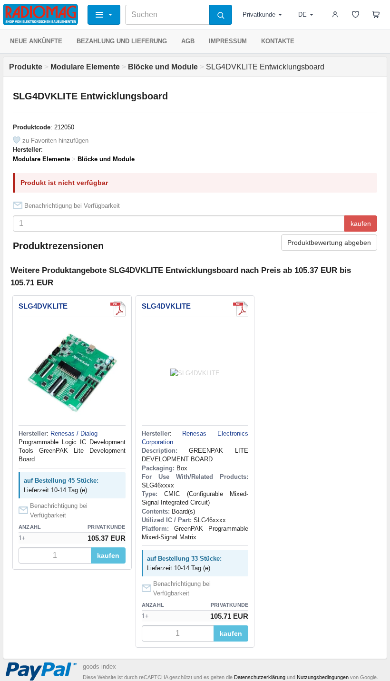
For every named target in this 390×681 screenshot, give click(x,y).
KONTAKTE (277, 41)
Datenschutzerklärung (259, 677)
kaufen (361, 223)
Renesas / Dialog (74, 433)
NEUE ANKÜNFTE (36, 41)
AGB (188, 41)
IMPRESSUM (228, 41)
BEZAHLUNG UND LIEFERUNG (122, 41)
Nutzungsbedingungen (323, 677)
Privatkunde (259, 14)
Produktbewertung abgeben (329, 242)
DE (302, 14)
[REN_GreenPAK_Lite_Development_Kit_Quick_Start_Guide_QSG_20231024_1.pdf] (118, 309)
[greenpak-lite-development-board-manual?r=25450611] (240, 309)
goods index (99, 666)
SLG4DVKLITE (43, 306)
